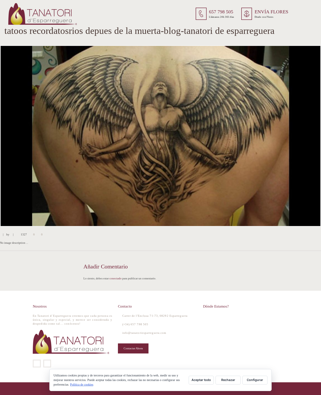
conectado (115, 278)
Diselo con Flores (264, 17)
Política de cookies (81, 384)
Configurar (255, 380)
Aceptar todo (201, 380)
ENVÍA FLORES (271, 11)
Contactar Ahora (133, 348)
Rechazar (228, 380)
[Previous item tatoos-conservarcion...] (80, 135)
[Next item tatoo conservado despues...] (240, 135)
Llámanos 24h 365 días (221, 17)
